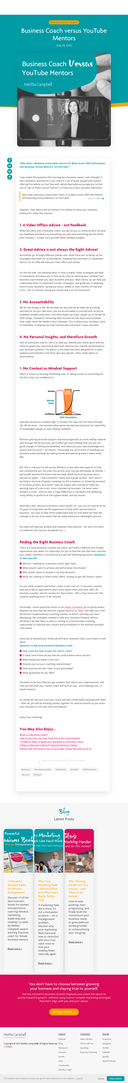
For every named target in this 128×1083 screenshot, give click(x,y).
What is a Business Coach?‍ (34, 734)
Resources (63, 1047)
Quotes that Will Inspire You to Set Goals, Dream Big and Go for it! (55, 748)
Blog (60, 1043)
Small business (90, 769)
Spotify (105, 1056)
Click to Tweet (94, 198)
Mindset (74, 769)
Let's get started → (64, 1012)
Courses (62, 1052)
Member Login (65, 1069)
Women (37, 774)
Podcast (62, 1039)
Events (61, 1056)
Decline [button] (101, 1079)
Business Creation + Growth (64, 22)
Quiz (60, 1061)
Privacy (8, 1046)
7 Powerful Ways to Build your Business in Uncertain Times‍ (51, 741)
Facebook (106, 1039)
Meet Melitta (86, 1039)
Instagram (106, 1043)
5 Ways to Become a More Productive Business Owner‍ (49, 745)
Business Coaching (88, 1052)
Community (63, 1065)
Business (26, 769)
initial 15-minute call (75, 607)
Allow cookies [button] (116, 1079)
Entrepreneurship (43, 769)
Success (25, 774)
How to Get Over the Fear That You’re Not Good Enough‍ (50, 738)
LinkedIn (106, 1052)
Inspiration (61, 769)
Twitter (105, 1047)
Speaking (84, 1047)
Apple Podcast (109, 1061)
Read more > (15, 949)
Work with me (86, 1043)
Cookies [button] (79, 1078)
